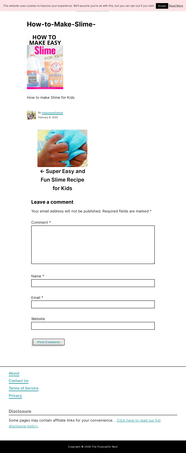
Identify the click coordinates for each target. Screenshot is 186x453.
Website (38, 319)
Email (37, 297)
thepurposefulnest (52, 112)
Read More (176, 5)
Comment (41, 222)
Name (37, 276)
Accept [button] (162, 5)
